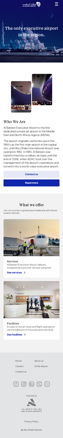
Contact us (31, 174)
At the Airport (41, 366)
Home (18, 361)
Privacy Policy (31, 421)
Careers (19, 366)
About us (39, 361)
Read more (31, 183)
